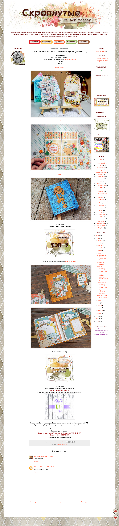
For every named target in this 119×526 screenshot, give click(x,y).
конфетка (101, 179)
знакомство (101, 176)
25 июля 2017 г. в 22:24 (47, 467)
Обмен (101, 187)
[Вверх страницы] (115, 513)
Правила (99, 60)
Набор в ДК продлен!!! (101, 263)
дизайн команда (101, 172)
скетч (100, 210)
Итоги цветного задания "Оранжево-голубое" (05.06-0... (102, 277)
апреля (100, 305)
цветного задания (70, 59)
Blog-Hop (101, 228)
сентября (101, 248)
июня (99, 300)
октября (100, 245)
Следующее (33, 502)
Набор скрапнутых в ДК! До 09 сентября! (102, 291)
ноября (100, 243)
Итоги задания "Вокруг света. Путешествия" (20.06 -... (102, 258)
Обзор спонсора (101, 185)
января (100, 313)
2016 (97, 316)
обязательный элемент (102, 190)
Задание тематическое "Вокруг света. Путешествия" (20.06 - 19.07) (59, 433)
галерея (101, 170)
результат (64, 444)
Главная (98, 58)
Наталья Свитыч (59, 121)
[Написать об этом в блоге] (69, 442)
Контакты (105, 60)
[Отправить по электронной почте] (67, 442)
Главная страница (59, 502)
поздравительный (102, 202)
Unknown (37, 467)
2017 (97, 238)
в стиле (101, 165)
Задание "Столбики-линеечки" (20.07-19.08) (102, 269)
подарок (101, 199)
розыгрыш (101, 208)
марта (100, 308)
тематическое (101, 223)
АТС (101, 159)
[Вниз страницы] (115, 520)
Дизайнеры (104, 58)
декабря (100, 240)
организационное (102, 193)
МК (101, 181)
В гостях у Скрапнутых (101, 162)
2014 (97, 321)
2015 (97, 318)
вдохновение (101, 167)
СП (101, 212)
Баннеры (102, 61)
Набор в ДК (100, 183)
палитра (59, 444)
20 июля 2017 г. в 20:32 (46, 456)
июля (99, 253)
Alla (59, 174)
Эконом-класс (101, 225)
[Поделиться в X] (71, 442)
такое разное (101, 219)
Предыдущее (85, 502)
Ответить (36, 461)
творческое (101, 221)
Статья (101, 216)
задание (100, 174)
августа (100, 250)
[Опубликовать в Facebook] (72, 442)
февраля (100, 310)
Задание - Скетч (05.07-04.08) (59, 435)
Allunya (36, 456)
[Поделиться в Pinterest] (74, 442)
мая (99, 303)
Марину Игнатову (71, 261)
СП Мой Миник (100, 214)
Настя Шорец (59, 67)
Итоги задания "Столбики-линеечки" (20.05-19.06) (102, 285)
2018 (97, 235)
